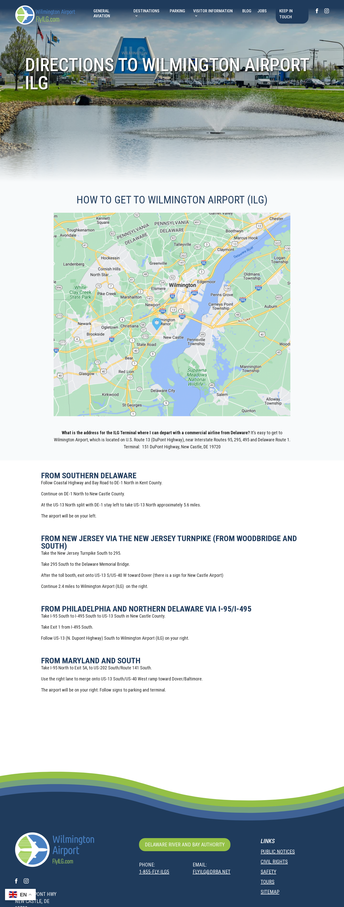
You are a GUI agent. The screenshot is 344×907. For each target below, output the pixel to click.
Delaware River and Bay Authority (185, 845)
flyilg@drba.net (211, 872)
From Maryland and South (91, 660)
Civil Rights (274, 862)
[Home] (46, 15)
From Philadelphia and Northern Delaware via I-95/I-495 (146, 609)
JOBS (262, 10)
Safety (268, 872)
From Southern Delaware (88, 475)
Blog (246, 10)
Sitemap (270, 892)
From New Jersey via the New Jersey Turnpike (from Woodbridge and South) (169, 542)
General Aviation (101, 13)
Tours (267, 882)
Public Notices (278, 852)
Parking (177, 10)
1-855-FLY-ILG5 (154, 872)
